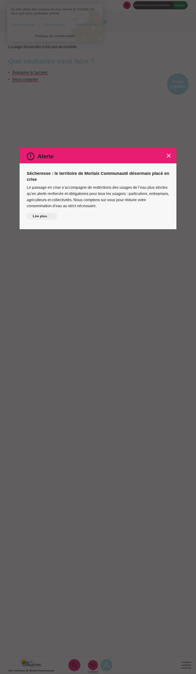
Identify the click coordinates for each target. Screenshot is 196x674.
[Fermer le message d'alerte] (168, 155)
